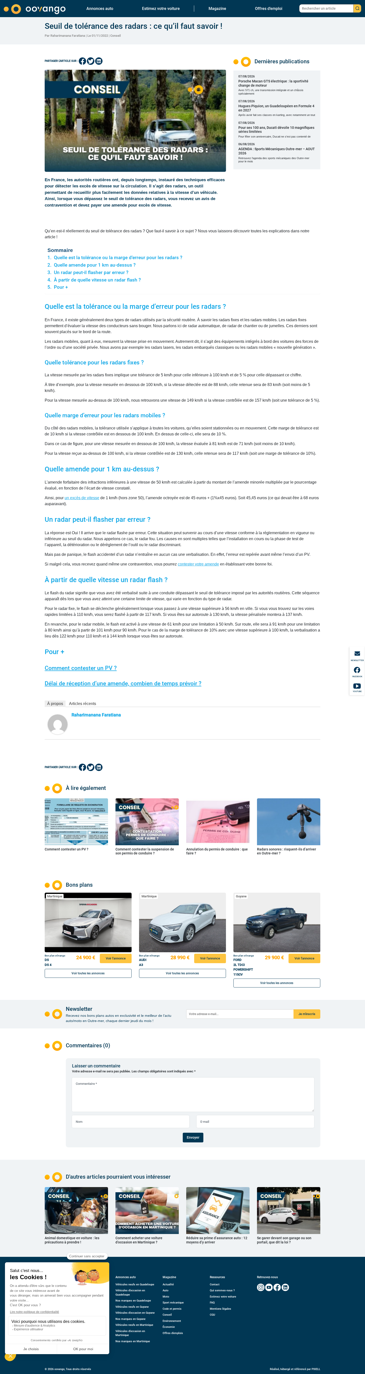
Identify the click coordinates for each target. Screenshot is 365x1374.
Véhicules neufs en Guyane (132, 1306)
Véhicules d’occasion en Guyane (135, 1312)
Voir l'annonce (116, 958)
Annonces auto (99, 8)
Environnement (172, 1321)
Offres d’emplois (173, 1333)
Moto (166, 1296)
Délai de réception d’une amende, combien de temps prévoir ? (123, 683)
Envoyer (193, 1137)
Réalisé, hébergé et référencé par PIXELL (295, 1369)
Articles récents (82, 704)
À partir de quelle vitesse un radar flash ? (97, 280)
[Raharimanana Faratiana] (58, 724)
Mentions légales (220, 1308)
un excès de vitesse (82, 498)
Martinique (54, 896)
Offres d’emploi (268, 8)
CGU (212, 1314)
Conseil (115, 35)
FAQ (212, 1302)
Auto (165, 1290)
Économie (169, 1327)
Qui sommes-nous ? (222, 1290)
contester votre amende (198, 564)
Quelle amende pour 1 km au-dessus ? (95, 265)
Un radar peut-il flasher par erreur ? (91, 272)
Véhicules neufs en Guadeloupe (134, 1284)
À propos (55, 704)
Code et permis (172, 1308)
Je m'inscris (306, 1014)
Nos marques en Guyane (130, 1319)
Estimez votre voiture (161, 8)
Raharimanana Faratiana (96, 714)
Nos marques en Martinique (132, 1341)
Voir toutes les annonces (88, 973)
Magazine (217, 8)
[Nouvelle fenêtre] (260, 1287)
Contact (214, 1284)
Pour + (61, 287)
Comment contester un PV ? (81, 668)
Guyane (241, 896)
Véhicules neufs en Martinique (134, 1325)
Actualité (168, 1284)
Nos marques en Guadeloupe (133, 1300)
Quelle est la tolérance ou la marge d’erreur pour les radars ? (118, 257)
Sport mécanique (173, 1302)
